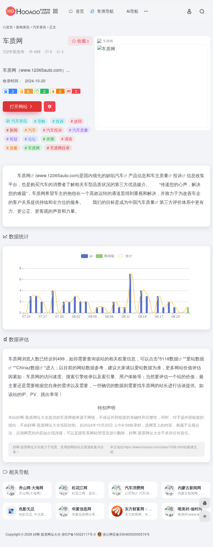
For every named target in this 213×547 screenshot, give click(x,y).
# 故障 (76, 121)
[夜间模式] (204, 516)
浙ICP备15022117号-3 (79, 534)
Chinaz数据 (27, 367)
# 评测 (48, 139)
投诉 (177, 175)
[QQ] (204, 503)
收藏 (83, 41)
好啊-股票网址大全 (47, 534)
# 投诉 (58, 121)
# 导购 (39, 121)
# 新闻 (11, 130)
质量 (163, 175)
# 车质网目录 (58, 147)
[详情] (47, 486)
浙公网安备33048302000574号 (126, 534)
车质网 (24, 175)
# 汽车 (30, 130)
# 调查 (66, 139)
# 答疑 (11, 139)
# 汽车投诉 (52, 130)
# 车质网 (32, 147)
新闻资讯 (22, 26)
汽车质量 (146, 202)
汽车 (119, 175)
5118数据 (168, 358)
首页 (9, 26)
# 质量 (11, 147)
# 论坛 (30, 139)
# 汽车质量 (78, 130)
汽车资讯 (39, 26)
